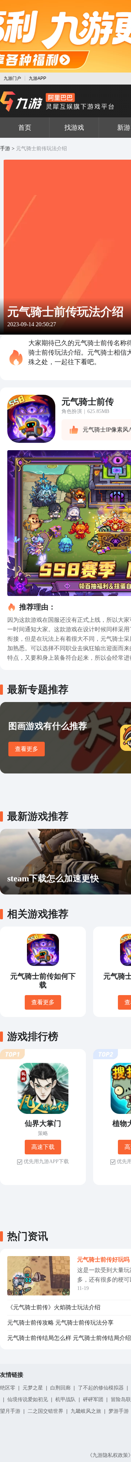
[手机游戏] (57, 101)
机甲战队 (65, 1399)
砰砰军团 (93, 1399)
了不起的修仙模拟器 (101, 1388)
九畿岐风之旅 (86, 1411)
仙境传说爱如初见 (27, 1399)
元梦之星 (33, 1388)
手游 (5, 148)
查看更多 (26, 749)
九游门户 (12, 78)
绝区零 (7, 1388)
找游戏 (74, 127)
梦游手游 (118, 1411)
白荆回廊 (60, 1388)
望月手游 (10, 1411)
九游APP (37, 78)
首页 (24, 127)
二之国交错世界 (45, 1411)
